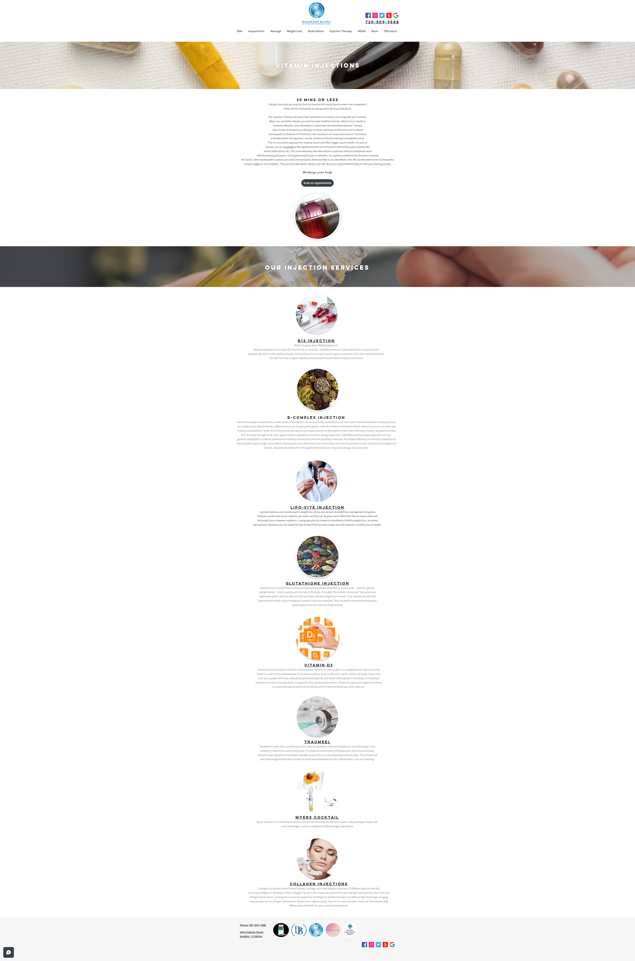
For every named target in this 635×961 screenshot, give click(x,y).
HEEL (257, 164)
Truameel (288, 147)
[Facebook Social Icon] (368, 15)
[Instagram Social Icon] (375, 15)
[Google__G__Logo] (396, 15)
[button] (374, 31)
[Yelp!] (389, 15)
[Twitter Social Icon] (382, 15)
